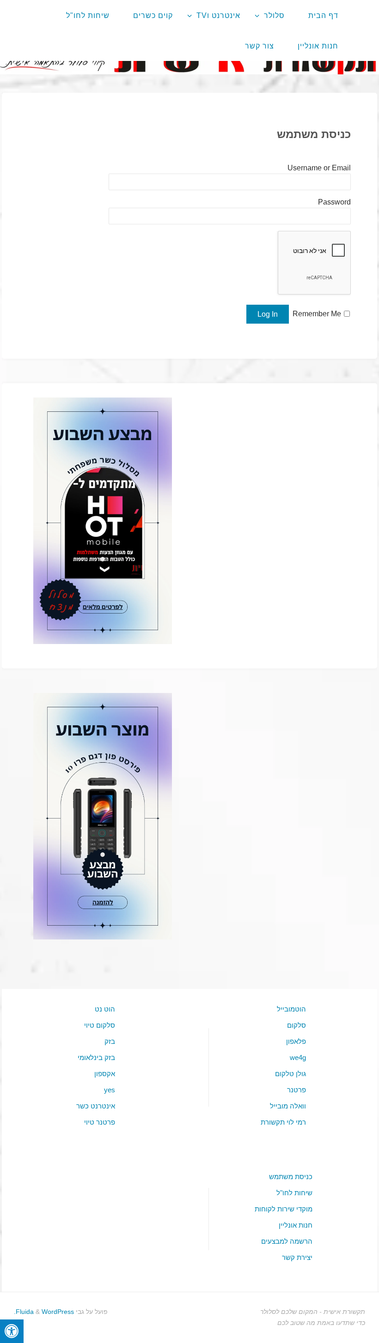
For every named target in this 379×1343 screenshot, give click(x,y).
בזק (109, 1041)
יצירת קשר (297, 1257)
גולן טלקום (290, 1074)
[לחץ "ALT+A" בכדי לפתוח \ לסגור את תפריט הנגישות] (12, 1331)
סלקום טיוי (99, 1025)
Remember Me (317, 314)
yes (109, 1090)
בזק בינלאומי (96, 1057)
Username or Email (319, 168)
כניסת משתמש (290, 1176)
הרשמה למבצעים (286, 1241)
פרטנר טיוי (99, 1122)
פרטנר (296, 1090)
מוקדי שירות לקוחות (283, 1209)
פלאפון (296, 1041)
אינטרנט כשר (95, 1106)
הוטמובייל (291, 1009)
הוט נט (105, 1009)
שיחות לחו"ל (294, 1193)
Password (334, 202)
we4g (298, 1057)
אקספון (104, 1074)
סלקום (296, 1025)
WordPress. (44, 1311)
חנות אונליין (295, 1225)
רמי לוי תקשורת (283, 1122)
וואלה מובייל (288, 1106)
